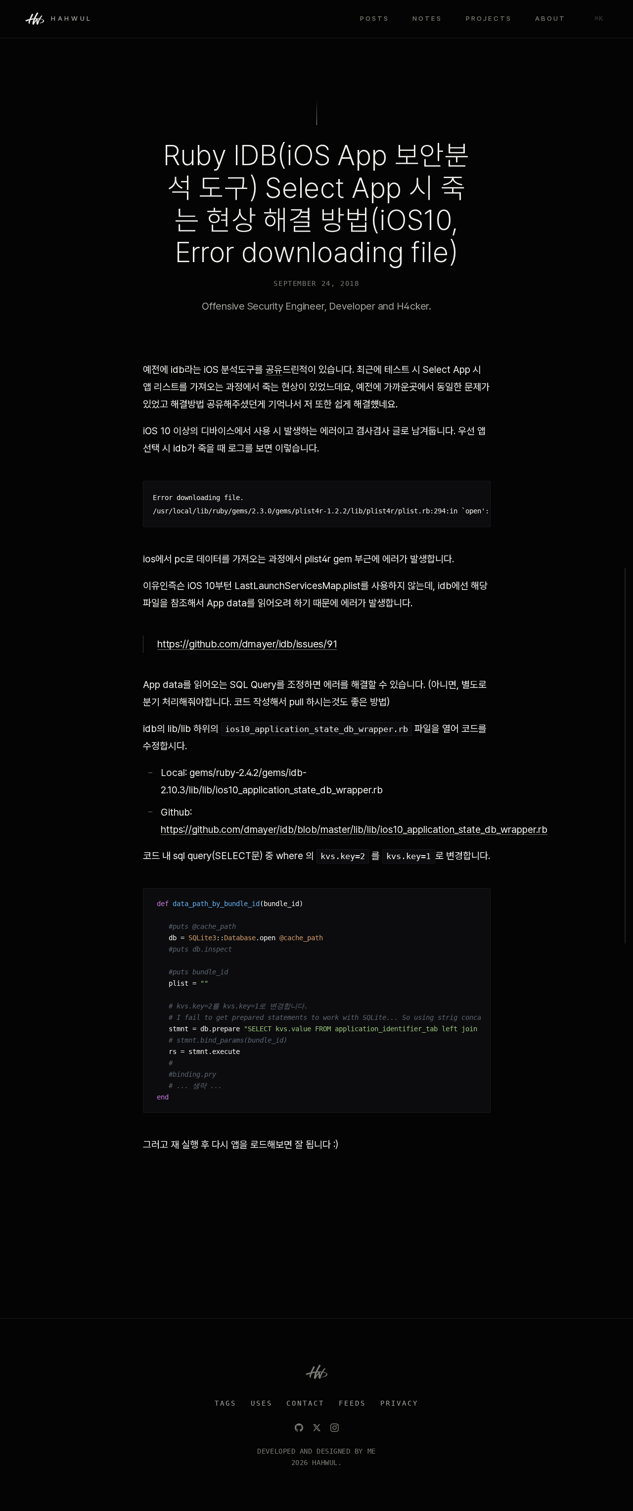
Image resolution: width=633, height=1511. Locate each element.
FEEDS (352, 1403)
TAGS (225, 1403)
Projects (489, 18)
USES (261, 1403)
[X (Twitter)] (317, 1427)
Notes (427, 18)
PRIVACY (399, 1403)
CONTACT (305, 1403)
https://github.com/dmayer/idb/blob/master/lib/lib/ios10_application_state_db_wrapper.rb (354, 829)
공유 (274, 369)
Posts (374, 18)
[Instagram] (334, 1427)
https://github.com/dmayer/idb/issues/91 (247, 644)
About (550, 18)
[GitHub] (299, 1427)
